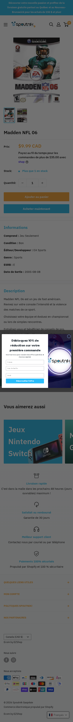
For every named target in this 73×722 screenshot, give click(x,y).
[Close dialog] (69, 336)
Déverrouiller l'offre (25, 381)
